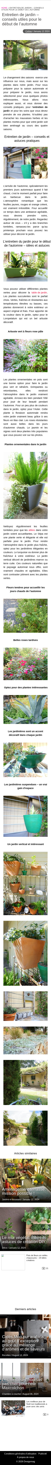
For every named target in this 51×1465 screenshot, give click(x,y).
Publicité (42, 1454)
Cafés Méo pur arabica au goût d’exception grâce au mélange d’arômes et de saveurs (23, 1342)
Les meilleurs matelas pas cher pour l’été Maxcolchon (22, 1383)
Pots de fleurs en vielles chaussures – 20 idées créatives (36, 1257)
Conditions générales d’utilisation (20, 1454)
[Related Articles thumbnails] (13, 1277)
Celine (28, 31)
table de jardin (39, 292)
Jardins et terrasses (11, 1199)
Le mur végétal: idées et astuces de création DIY (24, 1239)
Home (4, 8)
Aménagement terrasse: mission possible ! (24, 1191)
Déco (4, 1248)
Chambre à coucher (11, 1394)
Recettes (6, 1355)
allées (32, 530)
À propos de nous (25, 1457)
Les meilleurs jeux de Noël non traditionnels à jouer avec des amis (36, 1404)
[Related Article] (25, 1181)
